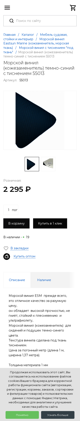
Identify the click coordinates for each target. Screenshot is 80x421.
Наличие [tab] (44, 280)
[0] (73, 7)
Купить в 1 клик (50, 223)
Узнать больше (57, 415)
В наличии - (16, 237)
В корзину (16, 223)
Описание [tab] (17, 280)
